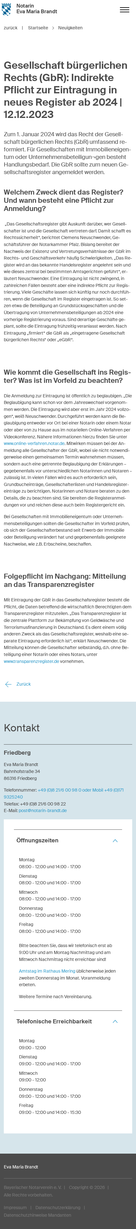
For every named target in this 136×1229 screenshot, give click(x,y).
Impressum (15, 1207)
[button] (68, 840)
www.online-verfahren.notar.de (34, 443)
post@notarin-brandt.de (43, 810)
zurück (13, 28)
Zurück (23, 684)
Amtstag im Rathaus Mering (47, 971)
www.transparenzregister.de (31, 661)
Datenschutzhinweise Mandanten (37, 1215)
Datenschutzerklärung (57, 1207)
